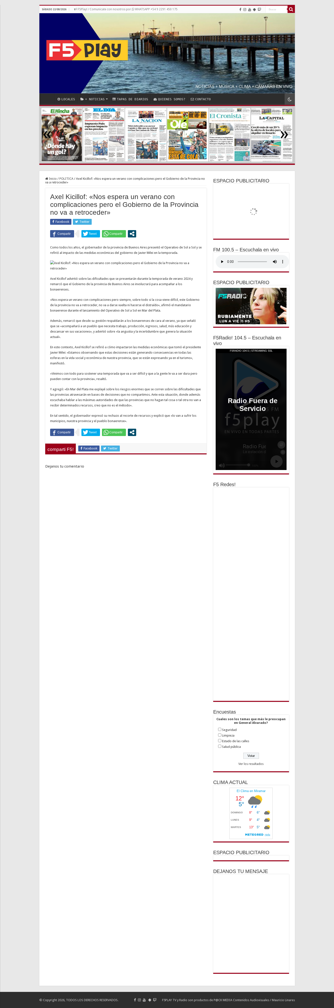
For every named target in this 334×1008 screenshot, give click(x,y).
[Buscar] (291, 9)
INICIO (48, 98)
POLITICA (66, 178)
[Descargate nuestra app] (254, 9)
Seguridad (229, 730)
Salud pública (231, 747)
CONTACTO (203, 99)
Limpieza (228, 735)
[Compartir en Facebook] (62, 233)
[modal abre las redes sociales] (132, 233)
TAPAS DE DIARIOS (132, 99)
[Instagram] (245, 9)
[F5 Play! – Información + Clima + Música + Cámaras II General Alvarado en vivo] (167, 53)
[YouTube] (250, 9)
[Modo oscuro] (290, 99)
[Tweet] (90, 233)
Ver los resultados (251, 764)
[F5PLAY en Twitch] (259, 9)
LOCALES (68, 99)
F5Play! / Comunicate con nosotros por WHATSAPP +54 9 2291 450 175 (127, 9)
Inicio (52, 178)
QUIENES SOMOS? (171, 99)
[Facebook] (240, 9)
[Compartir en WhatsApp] (114, 233)
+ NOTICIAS (95, 99)
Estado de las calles (235, 741)
